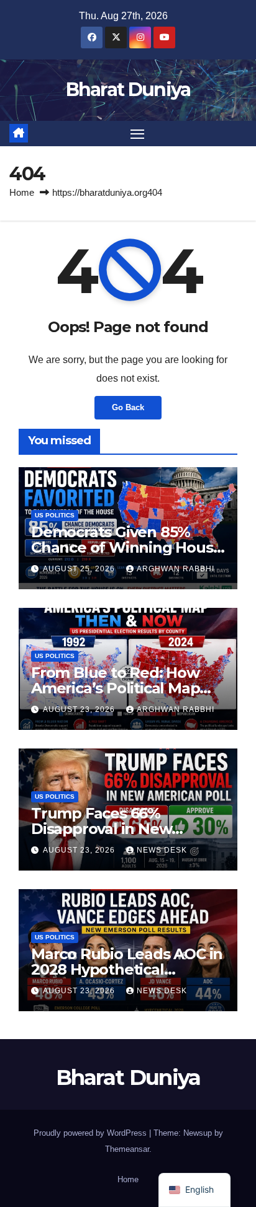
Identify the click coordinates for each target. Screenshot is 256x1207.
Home (21, 192)
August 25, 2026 (80, 568)
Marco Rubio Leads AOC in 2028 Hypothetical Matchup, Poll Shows (126, 969)
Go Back (128, 407)
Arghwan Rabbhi (175, 568)
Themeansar (127, 1149)
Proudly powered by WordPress (91, 1133)
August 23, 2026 (80, 709)
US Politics (55, 515)
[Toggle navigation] (137, 134)
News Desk (162, 850)
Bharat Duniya (128, 89)
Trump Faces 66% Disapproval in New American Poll (101, 828)
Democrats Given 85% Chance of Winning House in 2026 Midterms (126, 547)
